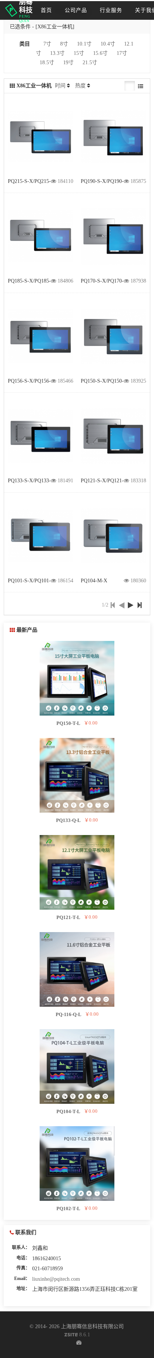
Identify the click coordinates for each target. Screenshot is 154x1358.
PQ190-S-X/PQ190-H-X (107, 181)
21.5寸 (90, 62)
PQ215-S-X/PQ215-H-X (34, 181)
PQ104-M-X (94, 580)
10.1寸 (84, 44)
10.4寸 (108, 44)
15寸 (79, 53)
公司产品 (76, 10)
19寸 (68, 62)
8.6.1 (77, 1335)
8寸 (64, 44)
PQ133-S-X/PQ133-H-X (34, 480)
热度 (80, 85)
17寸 (122, 53)
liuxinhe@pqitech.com (56, 1279)
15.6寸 (100, 53)
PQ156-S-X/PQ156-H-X (34, 381)
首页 (46, 10)
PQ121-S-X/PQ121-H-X (107, 480)
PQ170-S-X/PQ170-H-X (107, 281)
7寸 (47, 44)
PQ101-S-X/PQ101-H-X (34, 580)
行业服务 (111, 10)
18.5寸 (47, 62)
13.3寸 (57, 53)
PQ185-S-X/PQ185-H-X (34, 281)
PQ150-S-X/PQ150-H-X (107, 381)
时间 (60, 85)
